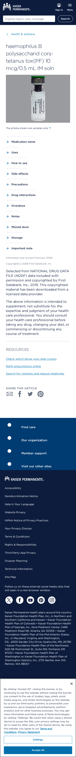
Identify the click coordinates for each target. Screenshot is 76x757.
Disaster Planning (16, 560)
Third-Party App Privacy (20, 552)
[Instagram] (51, 600)
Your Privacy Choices (18, 528)
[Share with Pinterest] (40, 394)
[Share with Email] (9, 394)
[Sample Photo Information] (50, 128)
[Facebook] (19, 600)
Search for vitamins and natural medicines (35, 373)
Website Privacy (15, 512)
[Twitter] (8, 600)
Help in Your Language (19, 504)
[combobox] (29, 18)
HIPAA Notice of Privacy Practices (26, 520)
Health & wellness (23, 34)
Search (65, 18)
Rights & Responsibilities (21, 544)
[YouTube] (30, 600)
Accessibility (13, 488)
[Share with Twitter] (30, 394)
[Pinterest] (40, 600)
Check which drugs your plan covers (31, 359)
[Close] (72, 684)
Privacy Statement (29, 732)
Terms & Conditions (17, 536)
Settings (38, 739)
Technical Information (19, 568)
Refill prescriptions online (23, 366)
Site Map (10, 577)
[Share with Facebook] (20, 394)
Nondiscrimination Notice (21, 496)
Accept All (38, 750)
